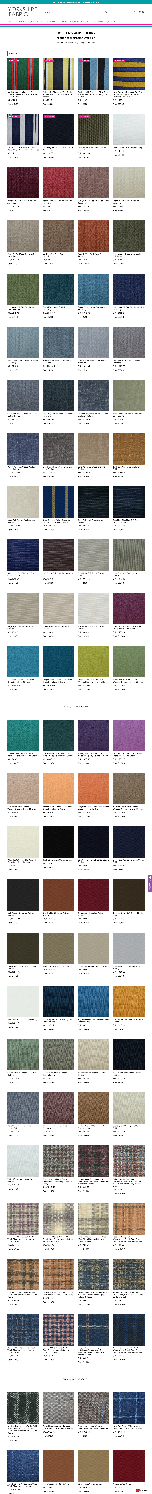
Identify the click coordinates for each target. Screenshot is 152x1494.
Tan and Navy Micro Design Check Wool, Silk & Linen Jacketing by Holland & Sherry (92, 1294)
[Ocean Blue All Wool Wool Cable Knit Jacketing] (93, 289)
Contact (98, 22)
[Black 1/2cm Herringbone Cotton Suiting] (129, 1054)
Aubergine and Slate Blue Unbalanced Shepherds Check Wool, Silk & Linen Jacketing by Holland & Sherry (128, 1182)
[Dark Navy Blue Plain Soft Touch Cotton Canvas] (129, 502)
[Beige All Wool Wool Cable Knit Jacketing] (23, 236)
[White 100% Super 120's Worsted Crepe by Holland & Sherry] (23, 842)
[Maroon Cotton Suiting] (129, 1466)
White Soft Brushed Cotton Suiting (22, 1019)
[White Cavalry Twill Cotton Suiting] (129, 129)
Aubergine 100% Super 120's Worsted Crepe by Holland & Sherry (93, 754)
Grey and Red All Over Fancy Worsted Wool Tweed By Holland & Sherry (57, 1181)
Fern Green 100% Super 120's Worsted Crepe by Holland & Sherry (128, 680)
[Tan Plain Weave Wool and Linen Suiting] (129, 449)
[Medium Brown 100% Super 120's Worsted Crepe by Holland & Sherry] (129, 788)
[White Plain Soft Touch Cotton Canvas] (93, 608)
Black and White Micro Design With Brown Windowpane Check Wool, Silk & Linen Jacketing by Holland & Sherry (22, 1429)
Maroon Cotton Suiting (122, 1484)
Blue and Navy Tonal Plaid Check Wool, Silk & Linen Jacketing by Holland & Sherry (21, 1350)
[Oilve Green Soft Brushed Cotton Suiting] (23, 948)
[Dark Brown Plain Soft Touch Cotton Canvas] (58, 555)
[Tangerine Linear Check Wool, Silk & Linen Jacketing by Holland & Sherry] (58, 1274)
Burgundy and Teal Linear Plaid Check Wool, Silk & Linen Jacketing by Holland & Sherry (93, 1181)
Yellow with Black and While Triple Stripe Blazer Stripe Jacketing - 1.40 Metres (58, 94)
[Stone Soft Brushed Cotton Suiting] (93, 948)
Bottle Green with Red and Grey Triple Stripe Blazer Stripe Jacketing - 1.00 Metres (22, 94)
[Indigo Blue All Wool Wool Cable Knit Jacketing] (129, 289)
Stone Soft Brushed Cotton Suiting (92, 966)
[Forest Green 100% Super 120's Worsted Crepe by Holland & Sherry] (58, 735)
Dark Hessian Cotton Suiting (90, 1484)
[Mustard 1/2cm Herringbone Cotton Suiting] (129, 1001)
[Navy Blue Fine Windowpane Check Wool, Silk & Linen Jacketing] (23, 1466)
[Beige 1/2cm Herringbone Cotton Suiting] (93, 1054)
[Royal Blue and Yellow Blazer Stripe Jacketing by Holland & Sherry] (58, 502)
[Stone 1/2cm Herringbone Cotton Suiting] (129, 1108)
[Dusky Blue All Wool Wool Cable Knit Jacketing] (23, 342)
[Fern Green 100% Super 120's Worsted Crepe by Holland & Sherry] (129, 661)
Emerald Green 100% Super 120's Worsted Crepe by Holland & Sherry (22, 754)
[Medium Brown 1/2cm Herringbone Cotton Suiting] (93, 1108)
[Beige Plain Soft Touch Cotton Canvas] (23, 608)
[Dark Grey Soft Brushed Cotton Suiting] (23, 895)
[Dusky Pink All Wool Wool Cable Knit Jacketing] (93, 182)
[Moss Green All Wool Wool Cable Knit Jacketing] (129, 236)
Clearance (52, 22)
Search (111, 22)
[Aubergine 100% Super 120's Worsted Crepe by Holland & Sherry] (93, 735)
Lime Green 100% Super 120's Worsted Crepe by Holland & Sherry (93, 680)
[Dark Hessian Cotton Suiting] (93, 1466)
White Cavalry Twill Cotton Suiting (127, 147)
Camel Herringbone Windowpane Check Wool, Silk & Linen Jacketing (93, 1427)
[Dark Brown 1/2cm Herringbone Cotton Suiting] (58, 1108)
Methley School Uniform (76, 22)
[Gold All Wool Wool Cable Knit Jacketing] (58, 236)
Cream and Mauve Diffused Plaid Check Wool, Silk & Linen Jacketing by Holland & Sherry (58, 1239)
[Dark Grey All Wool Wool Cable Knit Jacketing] (58, 395)
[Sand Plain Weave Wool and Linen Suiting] (93, 449)
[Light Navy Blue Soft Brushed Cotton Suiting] (129, 842)
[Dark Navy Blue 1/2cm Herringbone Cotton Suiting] (58, 1001)
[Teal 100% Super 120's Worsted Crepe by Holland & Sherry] (23, 661)
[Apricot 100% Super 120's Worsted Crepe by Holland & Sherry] (58, 788)
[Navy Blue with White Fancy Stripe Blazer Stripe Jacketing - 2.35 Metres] (23, 129)
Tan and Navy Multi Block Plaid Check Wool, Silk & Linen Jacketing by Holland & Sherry (128, 1294)
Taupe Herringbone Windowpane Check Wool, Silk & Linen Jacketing (58, 1427)
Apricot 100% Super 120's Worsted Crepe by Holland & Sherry (57, 808)
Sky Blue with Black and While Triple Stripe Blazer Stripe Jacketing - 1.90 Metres (93, 94)
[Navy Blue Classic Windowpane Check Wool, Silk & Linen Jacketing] (129, 1408)
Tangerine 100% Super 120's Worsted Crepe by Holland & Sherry (93, 808)
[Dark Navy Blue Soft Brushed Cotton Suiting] (93, 842)
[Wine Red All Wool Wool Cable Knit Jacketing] (23, 182)
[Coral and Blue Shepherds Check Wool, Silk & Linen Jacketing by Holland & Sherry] (58, 1330)
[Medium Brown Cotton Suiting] (58, 1466)
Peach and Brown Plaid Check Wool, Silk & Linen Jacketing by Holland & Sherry (22, 1294)
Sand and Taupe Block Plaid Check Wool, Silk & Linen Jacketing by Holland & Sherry (92, 1239)
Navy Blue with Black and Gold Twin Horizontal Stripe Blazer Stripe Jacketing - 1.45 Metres (128, 94)
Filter (13, 53)
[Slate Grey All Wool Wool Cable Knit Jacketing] (58, 342)
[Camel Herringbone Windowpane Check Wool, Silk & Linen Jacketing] (93, 1408)
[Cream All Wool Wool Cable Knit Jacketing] (129, 182)
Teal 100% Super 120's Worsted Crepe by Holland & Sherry (20, 680)
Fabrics (22, 22)
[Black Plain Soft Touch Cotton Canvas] (93, 502)
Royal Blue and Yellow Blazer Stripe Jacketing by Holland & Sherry (58, 521)
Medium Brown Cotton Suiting (56, 1484)
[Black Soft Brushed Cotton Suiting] (58, 842)
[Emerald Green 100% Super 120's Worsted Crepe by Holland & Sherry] (23, 735)
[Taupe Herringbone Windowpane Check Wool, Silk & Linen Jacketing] (58, 1408)
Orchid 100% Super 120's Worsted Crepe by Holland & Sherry (127, 754)
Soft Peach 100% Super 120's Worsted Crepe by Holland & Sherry (22, 808)
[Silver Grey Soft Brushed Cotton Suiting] (129, 948)
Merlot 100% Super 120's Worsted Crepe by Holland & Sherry (127, 627)
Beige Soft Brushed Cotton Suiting (57, 966)
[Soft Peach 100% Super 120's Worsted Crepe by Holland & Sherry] (23, 788)
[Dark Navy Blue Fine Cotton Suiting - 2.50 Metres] (58, 129)
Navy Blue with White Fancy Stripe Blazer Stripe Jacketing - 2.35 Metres (23, 148)
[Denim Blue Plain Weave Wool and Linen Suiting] (23, 449)
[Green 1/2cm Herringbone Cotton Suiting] (23, 1054)
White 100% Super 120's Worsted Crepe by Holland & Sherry (21, 861)
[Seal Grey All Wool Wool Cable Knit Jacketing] (129, 342)
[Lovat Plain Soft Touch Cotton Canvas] (129, 555)
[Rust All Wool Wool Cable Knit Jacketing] (93, 236)
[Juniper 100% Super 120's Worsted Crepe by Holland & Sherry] (58, 661)
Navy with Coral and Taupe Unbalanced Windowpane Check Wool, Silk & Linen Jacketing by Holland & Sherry (92, 1351)
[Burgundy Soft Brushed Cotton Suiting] (93, 895)
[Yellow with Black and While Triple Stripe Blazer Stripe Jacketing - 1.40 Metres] (58, 74)
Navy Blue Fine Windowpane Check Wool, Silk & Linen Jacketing (22, 1485)
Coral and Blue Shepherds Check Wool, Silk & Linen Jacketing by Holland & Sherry (57, 1350)
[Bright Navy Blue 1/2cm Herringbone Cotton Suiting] (93, 1001)
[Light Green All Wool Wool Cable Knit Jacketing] (23, 289)
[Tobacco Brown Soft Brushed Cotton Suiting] (129, 895)
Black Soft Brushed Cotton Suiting (57, 860)
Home (11, 22)
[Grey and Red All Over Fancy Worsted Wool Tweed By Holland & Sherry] (58, 1161)
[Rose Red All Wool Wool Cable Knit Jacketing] (58, 182)
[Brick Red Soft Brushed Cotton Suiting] (58, 895)
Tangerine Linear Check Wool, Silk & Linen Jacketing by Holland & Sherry (58, 1293)
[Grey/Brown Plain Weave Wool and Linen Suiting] (58, 449)
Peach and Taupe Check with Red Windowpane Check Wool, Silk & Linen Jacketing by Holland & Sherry (128, 1239)
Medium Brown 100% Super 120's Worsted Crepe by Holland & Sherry (128, 808)
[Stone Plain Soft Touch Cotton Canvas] (93, 555)
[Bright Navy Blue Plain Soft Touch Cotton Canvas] (23, 555)
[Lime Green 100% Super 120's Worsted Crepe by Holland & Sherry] (93, 661)
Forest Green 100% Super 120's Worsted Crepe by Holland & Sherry (57, 754)
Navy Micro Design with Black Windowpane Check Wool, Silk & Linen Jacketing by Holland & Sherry (128, 1350)
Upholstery (36, 22)
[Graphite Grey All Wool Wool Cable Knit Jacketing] (23, 395)
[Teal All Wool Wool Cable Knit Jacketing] (58, 289)
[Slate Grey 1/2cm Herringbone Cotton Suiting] (23, 1108)
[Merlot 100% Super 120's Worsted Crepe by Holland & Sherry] (129, 608)
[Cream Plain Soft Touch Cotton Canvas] (58, 608)
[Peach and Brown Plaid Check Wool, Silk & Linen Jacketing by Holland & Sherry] (23, 1274)
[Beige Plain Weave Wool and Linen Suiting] (23, 502)
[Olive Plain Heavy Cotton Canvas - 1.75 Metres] (93, 129)
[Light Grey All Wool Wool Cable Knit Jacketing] (93, 342)
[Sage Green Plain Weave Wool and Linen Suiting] (129, 395)
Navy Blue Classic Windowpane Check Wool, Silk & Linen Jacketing (128, 1427)
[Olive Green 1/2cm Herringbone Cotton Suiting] (58, 1054)
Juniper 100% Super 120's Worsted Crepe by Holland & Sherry (57, 680)
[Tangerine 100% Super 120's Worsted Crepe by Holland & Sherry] (93, 788)
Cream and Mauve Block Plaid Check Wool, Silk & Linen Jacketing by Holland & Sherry (23, 1239)
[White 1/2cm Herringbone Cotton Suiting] (23, 1161)
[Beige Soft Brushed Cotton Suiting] (58, 948)
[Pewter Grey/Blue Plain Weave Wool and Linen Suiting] (93, 395)
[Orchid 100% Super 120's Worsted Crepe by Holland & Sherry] (129, 735)
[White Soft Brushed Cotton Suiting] (23, 1001)
